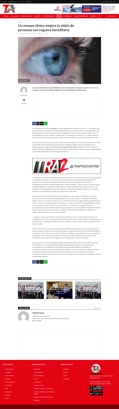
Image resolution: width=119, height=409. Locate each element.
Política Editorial (39, 375)
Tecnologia (8, 385)
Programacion (9, 369)
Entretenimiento (49, 16)
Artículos (7, 395)
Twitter (65, 375)
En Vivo (5, 2)
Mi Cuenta (37, 369)
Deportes (37, 16)
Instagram (66, 379)
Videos (7, 398)
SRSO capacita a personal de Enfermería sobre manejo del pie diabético (59, 289)
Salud (59, 16)
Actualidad (15, 16)
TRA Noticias (33, 34)
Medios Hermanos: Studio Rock (43, 397)
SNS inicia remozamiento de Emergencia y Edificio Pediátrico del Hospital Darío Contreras (31, 289)
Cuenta (103, 2)
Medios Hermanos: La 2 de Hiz (43, 388)
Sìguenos (36, 400)
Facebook (66, 369)
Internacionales (26, 16)
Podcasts (21, 2)
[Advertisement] (66, 106)
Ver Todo (97, 307)
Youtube (65, 372)
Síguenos (93, 16)
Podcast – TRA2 (39, 385)
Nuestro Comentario (81, 16)
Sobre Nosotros (12, 2)
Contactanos (28, 2)
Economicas (67, 16)
